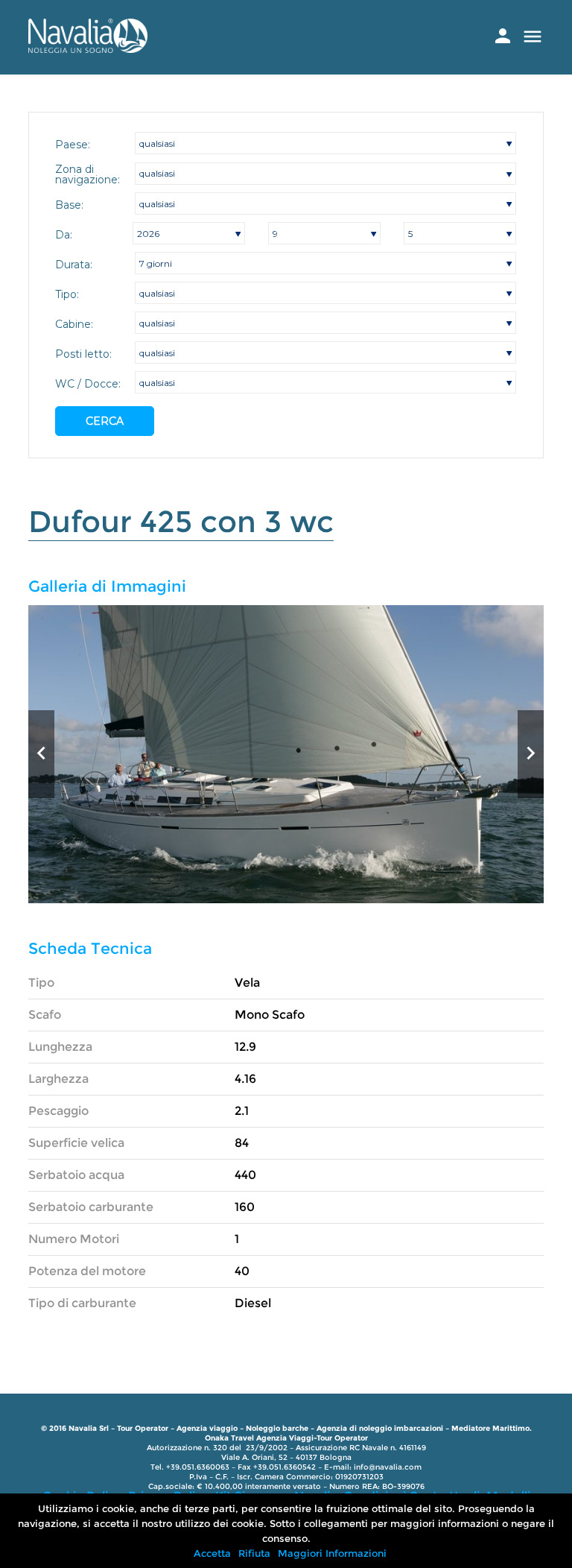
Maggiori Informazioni (332, 1553)
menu (532, 36)
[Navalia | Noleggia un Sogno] (87, 49)
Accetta (212, 1553)
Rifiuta (254, 1553)
